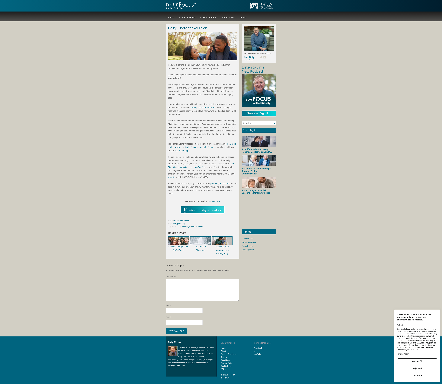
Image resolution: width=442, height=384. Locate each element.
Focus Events (247, 246)
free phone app (181, 151)
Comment (171, 276)
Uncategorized (248, 250)
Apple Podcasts (192, 147)
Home (223, 348)
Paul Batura (250, 60)
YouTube (257, 354)
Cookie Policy (226, 366)
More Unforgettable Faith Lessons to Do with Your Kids (256, 191)
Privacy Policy (227, 363)
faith (174, 224)
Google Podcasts (208, 147)
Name (169, 305)
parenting (181, 224)
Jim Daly (181, 6)
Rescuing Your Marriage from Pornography (222, 250)
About (223, 351)
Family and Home (181, 221)
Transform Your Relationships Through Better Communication (256, 171)
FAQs (223, 369)
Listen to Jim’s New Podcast (253, 69)
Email (169, 317)
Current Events (248, 239)
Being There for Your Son (203, 107)
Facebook (258, 348)
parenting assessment (220, 183)
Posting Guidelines (228, 354)
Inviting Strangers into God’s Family (178, 248)
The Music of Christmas (200, 248)
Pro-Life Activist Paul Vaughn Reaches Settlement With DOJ (257, 150)
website (171, 177)
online (178, 147)
